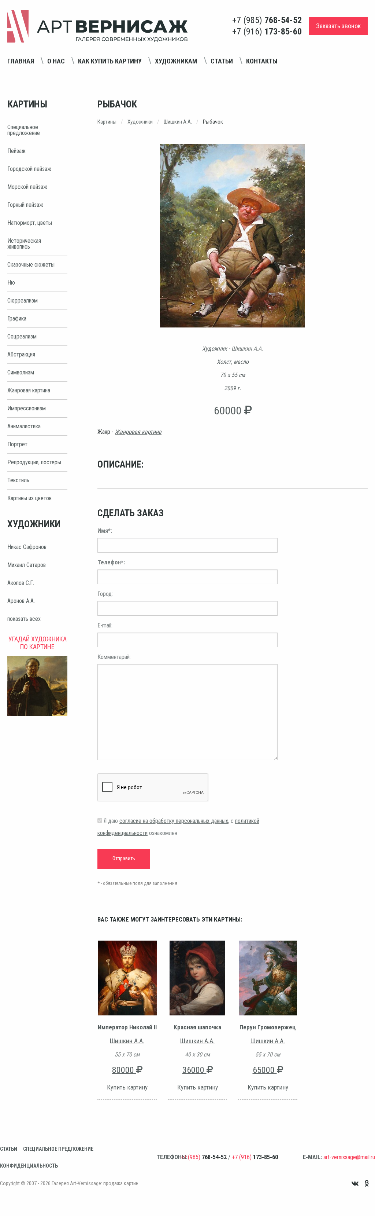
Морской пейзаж (27, 186)
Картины (106, 121)
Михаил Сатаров (26, 564)
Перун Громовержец (268, 1027)
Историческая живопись (24, 243)
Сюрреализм (22, 300)
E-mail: (104, 625)
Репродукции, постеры (34, 462)
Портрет (17, 444)
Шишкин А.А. (178, 121)
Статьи (222, 61)
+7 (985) (267, 20)
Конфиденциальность (29, 1166)
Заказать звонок (338, 26)
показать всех (24, 618)
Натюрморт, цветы (29, 222)
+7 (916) (267, 31)
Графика (16, 318)
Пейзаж (16, 150)
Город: (105, 593)
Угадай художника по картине (37, 643)
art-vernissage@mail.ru (349, 1157)
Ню (11, 282)
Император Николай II (127, 1027)
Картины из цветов (29, 498)
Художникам (176, 61)
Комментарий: (114, 656)
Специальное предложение (23, 130)
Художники (140, 121)
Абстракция (21, 354)
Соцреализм (22, 336)
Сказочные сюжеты (31, 264)
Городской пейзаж (29, 168)
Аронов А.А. (21, 600)
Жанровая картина (28, 390)
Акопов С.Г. (20, 582)
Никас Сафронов (27, 546)
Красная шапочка (197, 1027)
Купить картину (127, 1087)
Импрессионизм (26, 408)
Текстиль (18, 480)
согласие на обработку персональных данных (173, 820)
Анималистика (24, 426)
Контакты (262, 61)
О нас (56, 61)
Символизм (20, 372)
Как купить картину (110, 61)
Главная (20, 61)
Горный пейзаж (25, 204)
